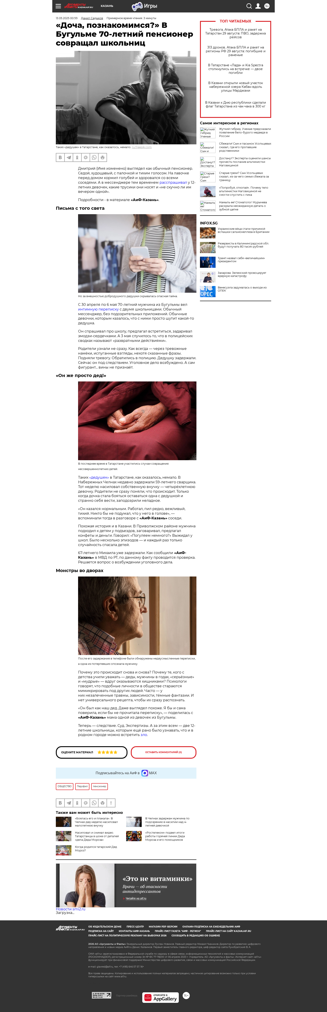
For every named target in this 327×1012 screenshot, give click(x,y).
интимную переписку (98, 309)
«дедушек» (99, 477)
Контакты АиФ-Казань (134, 931)
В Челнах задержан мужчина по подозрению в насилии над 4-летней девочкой (167, 822)
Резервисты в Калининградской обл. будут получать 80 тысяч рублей (243, 245)
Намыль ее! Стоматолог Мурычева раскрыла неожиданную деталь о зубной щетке (243, 206)
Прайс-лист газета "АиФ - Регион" (178, 931)
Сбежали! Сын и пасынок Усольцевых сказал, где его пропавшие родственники (245, 147)
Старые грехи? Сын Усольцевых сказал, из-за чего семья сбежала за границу (244, 176)
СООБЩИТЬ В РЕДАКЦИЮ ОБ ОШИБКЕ (196, 935)
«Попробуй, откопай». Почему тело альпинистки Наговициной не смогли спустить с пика (243, 191)
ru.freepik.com (142, 147)
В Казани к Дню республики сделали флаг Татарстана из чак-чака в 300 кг (235, 104)
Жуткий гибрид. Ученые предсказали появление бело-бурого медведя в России (245, 132)
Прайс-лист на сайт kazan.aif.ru (228, 931)
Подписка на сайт (101, 931)
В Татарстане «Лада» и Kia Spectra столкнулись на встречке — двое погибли (235, 69)
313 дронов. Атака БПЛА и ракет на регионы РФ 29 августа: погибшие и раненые (236, 51)
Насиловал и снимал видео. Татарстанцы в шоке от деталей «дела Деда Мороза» (97, 836)
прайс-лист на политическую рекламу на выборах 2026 (127, 935)
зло (144, 735)
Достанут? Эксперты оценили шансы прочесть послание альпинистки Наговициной (245, 162)
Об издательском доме (104, 926)
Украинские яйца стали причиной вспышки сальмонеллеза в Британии (243, 230)
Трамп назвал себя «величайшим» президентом (241, 260)
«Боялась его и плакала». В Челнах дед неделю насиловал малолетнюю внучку (96, 822)
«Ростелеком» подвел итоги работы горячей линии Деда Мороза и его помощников (165, 836)
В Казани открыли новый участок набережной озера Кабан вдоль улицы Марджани (235, 87)
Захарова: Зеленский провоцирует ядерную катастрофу (242, 274)
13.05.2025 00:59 (66, 18)
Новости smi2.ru (70, 909)
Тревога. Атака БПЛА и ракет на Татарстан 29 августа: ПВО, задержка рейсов (235, 33)
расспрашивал (173, 182)
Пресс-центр (135, 926)
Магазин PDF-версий (163, 926)
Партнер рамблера (126, 995)
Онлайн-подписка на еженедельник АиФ (211, 926)
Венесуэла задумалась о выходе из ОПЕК (242, 289)
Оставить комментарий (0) (163, 752)
